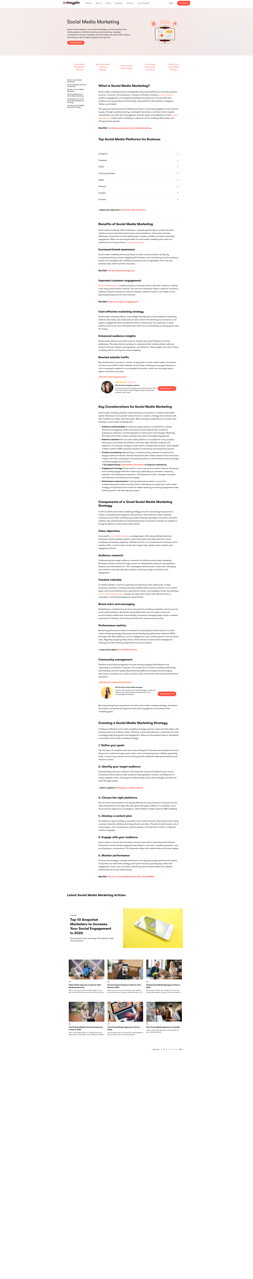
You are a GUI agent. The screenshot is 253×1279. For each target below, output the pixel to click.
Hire (70, 981)
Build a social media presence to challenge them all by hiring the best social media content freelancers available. (86, 1033)
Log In (171, 3)
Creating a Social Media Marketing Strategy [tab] (75, 106)
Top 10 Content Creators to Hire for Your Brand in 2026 (124, 986)
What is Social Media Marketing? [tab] (74, 81)
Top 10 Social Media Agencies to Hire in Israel (123, 1028)
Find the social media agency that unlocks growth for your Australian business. (162, 1031)
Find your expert (76, 43)
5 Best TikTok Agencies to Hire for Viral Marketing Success (85, 986)
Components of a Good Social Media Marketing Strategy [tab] (75, 100)
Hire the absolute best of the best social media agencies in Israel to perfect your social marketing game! (125, 1033)
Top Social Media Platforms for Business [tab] (76, 85)
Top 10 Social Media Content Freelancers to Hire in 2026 (86, 1028)
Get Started (183, 3)
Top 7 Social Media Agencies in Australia (163, 1027)
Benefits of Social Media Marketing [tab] (75, 90)
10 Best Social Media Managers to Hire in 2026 (163, 986)
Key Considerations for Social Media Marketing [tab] (75, 95)
